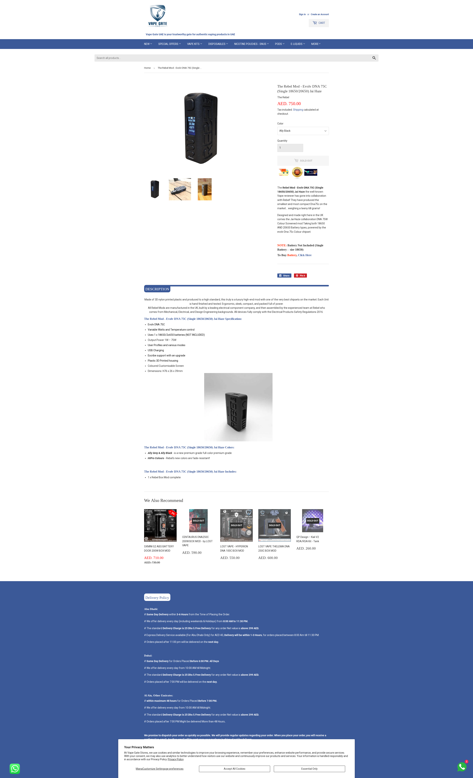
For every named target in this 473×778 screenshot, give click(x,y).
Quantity (282, 140)
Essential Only (309, 768)
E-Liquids (297, 43)
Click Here (305, 255)
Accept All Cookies (234, 768)
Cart (321, 22)
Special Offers (168, 43)
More (315, 43)
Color (280, 123)
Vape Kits (193, 43)
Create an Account (320, 14)
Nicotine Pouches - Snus (250, 43)
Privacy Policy (176, 759)
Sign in (302, 14)
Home (147, 67)
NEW (147, 43)
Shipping (298, 109)
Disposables (217, 43)
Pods (279, 43)
